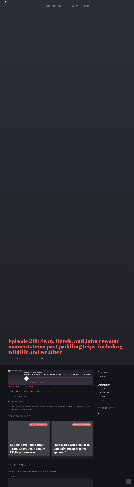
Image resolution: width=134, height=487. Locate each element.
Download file (13, 386)
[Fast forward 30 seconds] (41, 379)
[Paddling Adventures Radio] (9, 3)
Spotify (30, 391)
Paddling (103, 396)
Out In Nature (104, 393)
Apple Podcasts (21, 391)
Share (42, 383)
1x (37, 379)
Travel (102, 400)
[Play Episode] (26, 378)
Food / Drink (104, 389)
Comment (12, 476)
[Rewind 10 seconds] (34, 379)
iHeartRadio (46, 391)
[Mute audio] (31, 379)
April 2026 (103, 376)
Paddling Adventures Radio (20, 359)
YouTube (37, 391)
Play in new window (26, 386)
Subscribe (33, 383)
